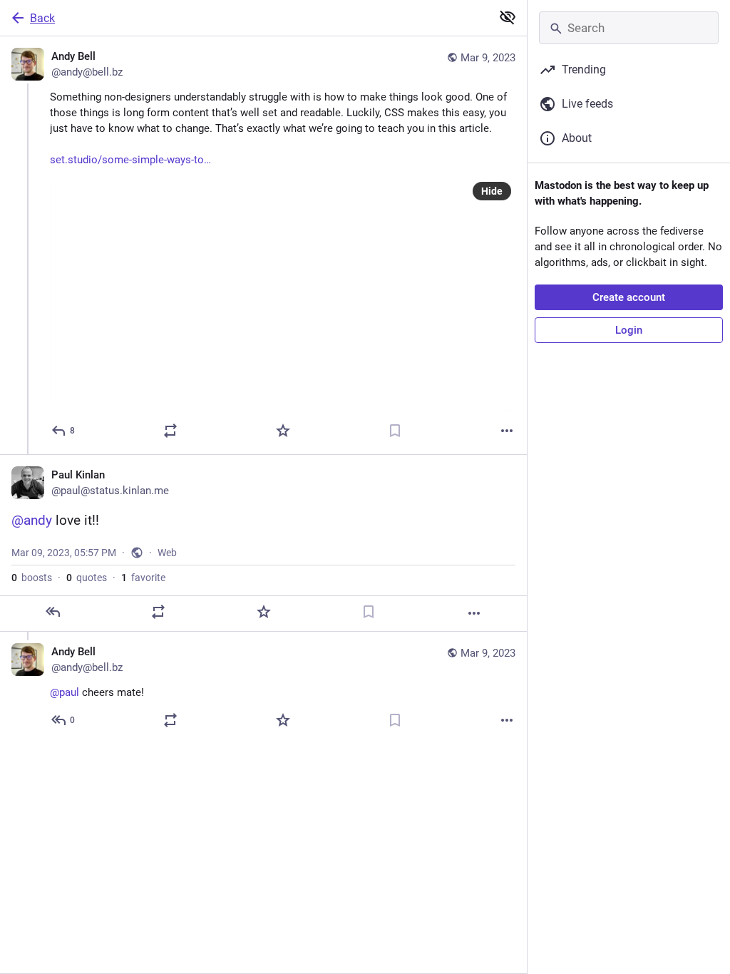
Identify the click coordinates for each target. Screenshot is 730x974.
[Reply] (52, 611)
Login (628, 330)
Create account (628, 297)
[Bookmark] (394, 430)
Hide (492, 191)
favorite (143, 577)
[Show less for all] (507, 17)
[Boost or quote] (170, 430)
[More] (506, 430)
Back (42, 18)
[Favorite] (283, 430)
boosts (31, 577)
